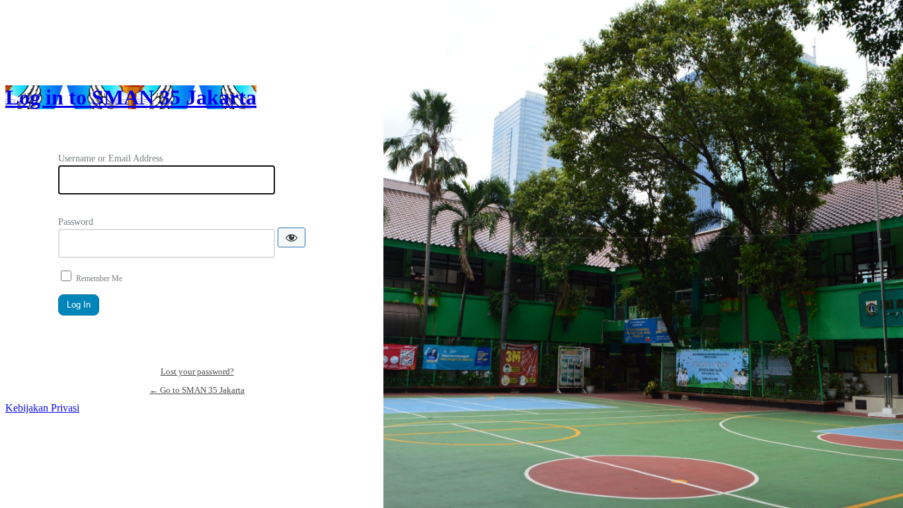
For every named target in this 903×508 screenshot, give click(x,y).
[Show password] (291, 237)
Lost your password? (197, 371)
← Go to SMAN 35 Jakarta (197, 390)
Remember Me (99, 278)
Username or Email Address (110, 158)
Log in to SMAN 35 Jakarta (130, 97)
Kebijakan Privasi (42, 407)
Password (75, 222)
